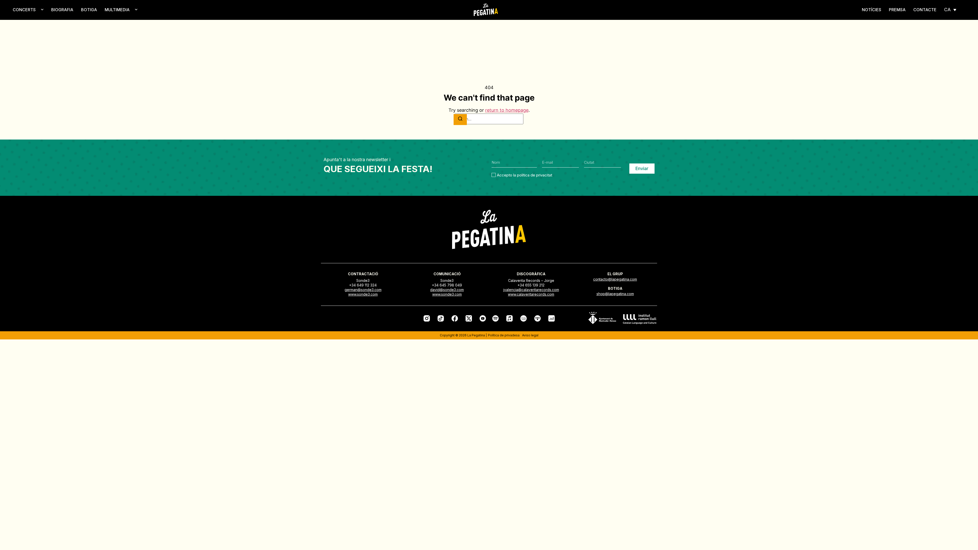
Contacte (924, 9)
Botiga (89, 9)
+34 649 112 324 (363, 285)
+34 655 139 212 (531, 285)
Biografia (62, 9)
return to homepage (506, 110)
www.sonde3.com (363, 294)
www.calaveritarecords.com (531, 294)
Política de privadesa (504, 335)
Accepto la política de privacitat (524, 175)
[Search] (460, 119)
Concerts (24, 9)
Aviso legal (530, 335)
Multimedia (117, 9)
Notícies (871, 9)
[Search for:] (489, 119)
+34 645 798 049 (447, 285)
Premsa (897, 9)
